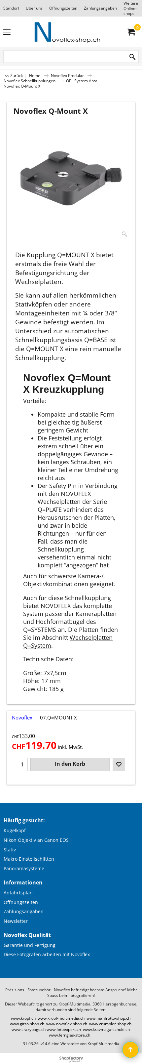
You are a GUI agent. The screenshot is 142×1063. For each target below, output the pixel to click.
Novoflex (22, 717)
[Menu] (7, 32)
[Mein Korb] (131, 32)
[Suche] (132, 57)
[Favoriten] (119, 764)
